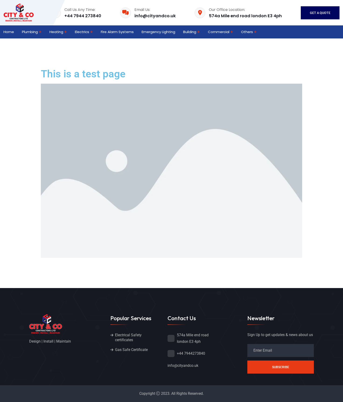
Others (247, 31)
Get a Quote (320, 13)
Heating (56, 31)
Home (9, 31)
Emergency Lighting (158, 31)
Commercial (218, 31)
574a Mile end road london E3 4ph (245, 16)
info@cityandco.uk (155, 16)
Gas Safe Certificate (131, 349)
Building (189, 31)
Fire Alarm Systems (117, 31)
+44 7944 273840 (82, 16)
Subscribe (280, 367)
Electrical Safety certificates (128, 337)
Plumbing (30, 31)
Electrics (82, 31)
